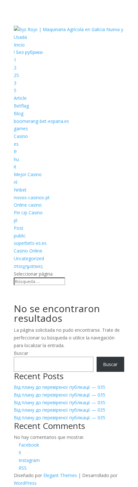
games (21, 128)
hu (16, 159)
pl (15, 220)
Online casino (28, 205)
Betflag (21, 106)
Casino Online (28, 251)
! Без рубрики (28, 52)
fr (15, 152)
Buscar (21, 353)
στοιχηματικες (28, 266)
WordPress (25, 483)
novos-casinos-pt (32, 197)
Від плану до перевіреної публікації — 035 (59, 387)
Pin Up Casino (28, 212)
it (15, 167)
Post (18, 228)
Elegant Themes (60, 475)
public (20, 236)
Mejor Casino (28, 174)
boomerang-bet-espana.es (41, 121)
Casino (21, 136)
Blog (18, 113)
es (16, 144)
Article (20, 98)
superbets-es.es (30, 243)
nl (15, 182)
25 (16, 75)
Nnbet (20, 190)
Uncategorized (29, 258)
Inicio (19, 45)
